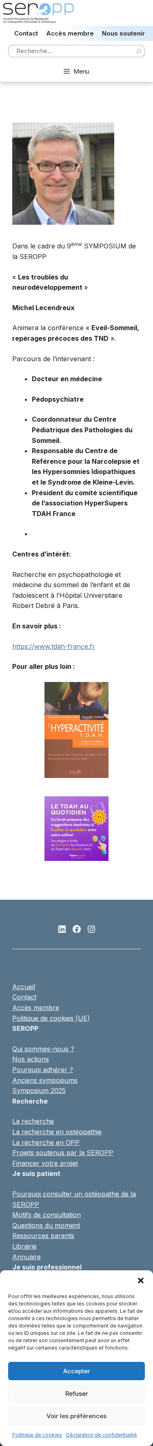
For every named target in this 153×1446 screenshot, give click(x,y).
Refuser (76, 1393)
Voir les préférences (76, 1416)
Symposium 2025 (39, 1090)
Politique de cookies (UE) (51, 1018)
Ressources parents (43, 1235)
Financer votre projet (45, 1163)
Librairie (24, 1246)
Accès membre (70, 33)
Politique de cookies (37, 1435)
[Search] (139, 51)
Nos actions (30, 1059)
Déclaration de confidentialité (101, 1435)
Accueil (23, 987)
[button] (141, 1280)
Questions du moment (46, 1225)
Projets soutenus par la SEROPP (62, 1153)
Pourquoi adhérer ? (42, 1070)
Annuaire (26, 1257)
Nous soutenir (123, 33)
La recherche (33, 1121)
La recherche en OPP (46, 1142)
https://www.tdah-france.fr (53, 646)
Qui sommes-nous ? (43, 1049)
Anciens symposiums (45, 1080)
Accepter (76, 1371)
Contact (26, 33)
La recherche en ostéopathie (57, 1132)
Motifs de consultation (46, 1215)
